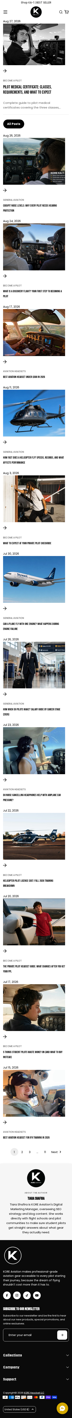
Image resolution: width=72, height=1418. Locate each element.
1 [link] (14, 1152)
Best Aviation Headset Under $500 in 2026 (24, 377)
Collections (12, 1355)
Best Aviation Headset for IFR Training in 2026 (26, 1138)
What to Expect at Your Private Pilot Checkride (27, 543)
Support (9, 1379)
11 (45, 1152)
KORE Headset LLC (34, 1392)
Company (11, 1367)
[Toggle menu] (5, 12)
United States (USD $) (16, 1409)
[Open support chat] (62, 1408)
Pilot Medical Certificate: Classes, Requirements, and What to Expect (27, 90)
